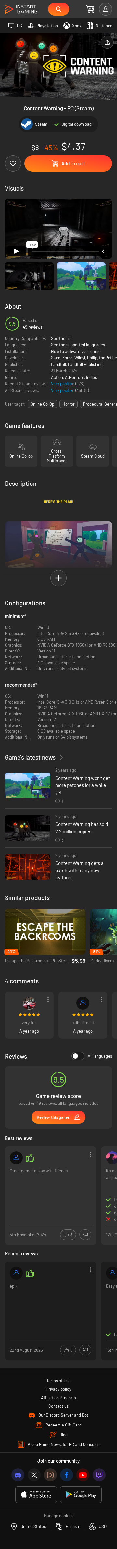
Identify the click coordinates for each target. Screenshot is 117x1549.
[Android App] (81, 1494)
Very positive (63, 383)
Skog (55, 357)
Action (57, 377)
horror (68, 404)
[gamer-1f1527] (16, 1157)
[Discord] (17, 1474)
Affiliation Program (58, 1397)
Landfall (58, 364)
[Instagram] (50, 1474)
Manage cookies (58, 1515)
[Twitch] (99, 1474)
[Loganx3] (29, 1003)
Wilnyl (79, 357)
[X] (34, 1474)
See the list (61, 338)
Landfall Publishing (85, 364)
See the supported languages (78, 344)
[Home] (21, 9)
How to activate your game (76, 351)
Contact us (58, 1406)
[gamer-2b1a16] (82, 1003)
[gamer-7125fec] (16, 1273)
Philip (92, 357)
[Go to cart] (90, 9)
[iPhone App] (36, 1494)
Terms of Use (58, 1380)
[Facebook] (66, 1474)
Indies (91, 377)
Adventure (74, 377)
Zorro (67, 357)
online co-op (42, 404)
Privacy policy (58, 1389)
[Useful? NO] (85, 1234)
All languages (100, 1056)
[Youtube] (82, 1474)
